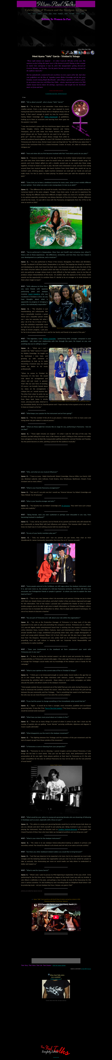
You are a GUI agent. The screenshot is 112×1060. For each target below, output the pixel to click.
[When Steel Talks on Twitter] (80, 54)
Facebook (60, 13)
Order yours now (55, 979)
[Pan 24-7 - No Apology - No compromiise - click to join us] (56, 1055)
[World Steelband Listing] (93, 54)
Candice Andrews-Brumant (67, 829)
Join (56, 1057)
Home (29, 13)
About (82, 13)
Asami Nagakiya (34, 294)
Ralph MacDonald (51, 117)
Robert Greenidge (49, 339)
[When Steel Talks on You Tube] (84, 54)
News (50, 13)
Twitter (66, 13)
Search (34, 13)
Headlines (40, 13)
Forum (54, 13)
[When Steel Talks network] (71, 54)
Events (45, 13)
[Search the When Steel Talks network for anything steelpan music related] (67, 54)
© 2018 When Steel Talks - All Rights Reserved (56, 93)
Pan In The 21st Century (53, 708)
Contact (78, 13)
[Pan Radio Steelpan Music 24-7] (63, 54)
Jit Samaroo (65, 506)
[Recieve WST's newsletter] (88, 54)
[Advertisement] (56, 34)
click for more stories (59, 965)
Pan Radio (71, 13)
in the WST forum (86, 969)
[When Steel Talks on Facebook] (76, 54)
